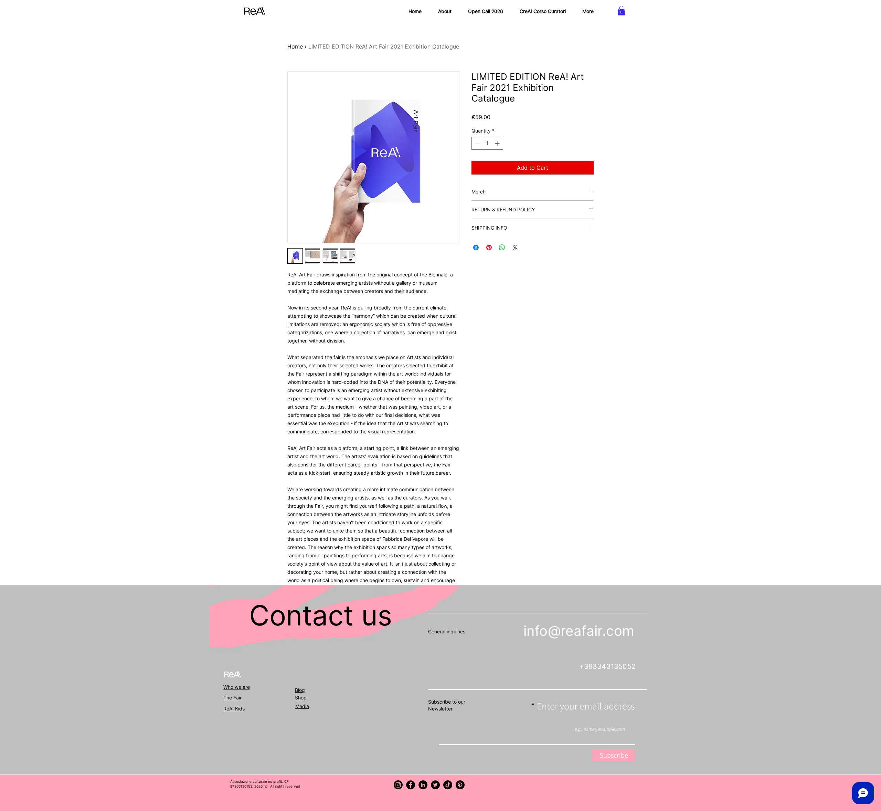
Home (295, 46)
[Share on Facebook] (476, 247)
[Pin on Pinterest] (489, 247)
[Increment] (497, 143)
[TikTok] (447, 784)
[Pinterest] (460, 784)
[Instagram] (398, 784)
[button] (621, 10)
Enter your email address (586, 706)
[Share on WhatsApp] (502, 247)
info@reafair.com (578, 630)
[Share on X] (515, 247)
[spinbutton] (487, 143)
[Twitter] (435, 784)
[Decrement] (477, 143)
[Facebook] (410, 784)
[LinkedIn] (422, 784)
